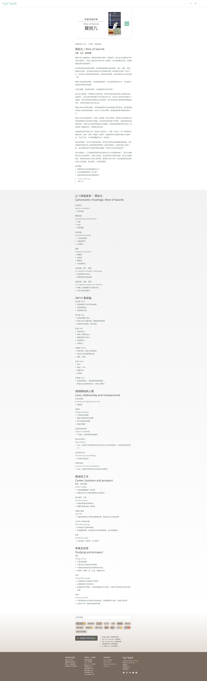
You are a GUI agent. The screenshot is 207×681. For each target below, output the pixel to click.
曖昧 (106, 628)
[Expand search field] (191, 3)
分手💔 (127, 628)
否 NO (106, 624)
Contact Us (106, 666)
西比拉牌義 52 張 (88, 670)
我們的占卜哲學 (69, 660)
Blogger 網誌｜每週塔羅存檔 (110, 637)
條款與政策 (125, 669)
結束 (113, 624)
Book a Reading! (108, 660)
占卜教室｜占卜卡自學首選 (110, 646)
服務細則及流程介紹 (70, 662)
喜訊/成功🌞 (80, 624)
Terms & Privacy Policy (110, 664)
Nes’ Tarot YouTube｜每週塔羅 (111, 639)
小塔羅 (90, 44)
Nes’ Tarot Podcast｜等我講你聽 (111, 641)
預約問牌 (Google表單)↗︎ (71, 666)
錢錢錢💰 (89, 628)
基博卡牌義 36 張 (88, 672)
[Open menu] (195, 3)
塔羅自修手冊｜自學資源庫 (109, 644)
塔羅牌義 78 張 (80, 44)
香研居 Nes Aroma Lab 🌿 (129, 662)
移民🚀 (127, 624)
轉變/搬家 (79, 628)
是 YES (99, 624)
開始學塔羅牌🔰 (88, 660)
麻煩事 (120, 624)
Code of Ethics (107, 662)
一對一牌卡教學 (88, 662)
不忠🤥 (119, 628)
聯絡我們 (125, 665)
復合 (112, 628)
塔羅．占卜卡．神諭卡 (90, 664)
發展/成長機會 (81, 632)
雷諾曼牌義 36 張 (88, 668)
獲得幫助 (91, 624)
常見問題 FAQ (126, 667)
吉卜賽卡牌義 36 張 (89, 674)
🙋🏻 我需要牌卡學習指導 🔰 (86, 638)
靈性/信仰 (98, 628)
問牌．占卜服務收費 (70, 664)
